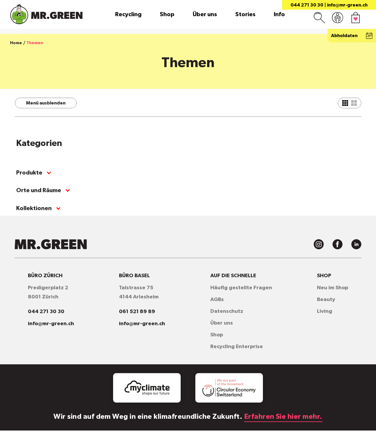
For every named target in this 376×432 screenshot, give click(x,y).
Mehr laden (231, 151)
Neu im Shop (332, 287)
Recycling (128, 14)
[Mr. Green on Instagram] (319, 244)
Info (279, 14)
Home (16, 43)
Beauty (326, 299)
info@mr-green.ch (347, 5)
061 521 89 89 (137, 311)
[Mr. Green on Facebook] (338, 244)
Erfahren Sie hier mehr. (283, 416)
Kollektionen (34, 208)
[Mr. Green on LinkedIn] (356, 244)
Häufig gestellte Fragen (241, 287)
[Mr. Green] (46, 14)
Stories (245, 14)
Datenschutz (226, 311)
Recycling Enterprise (236, 346)
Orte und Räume (38, 190)
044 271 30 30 (307, 5)
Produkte (29, 173)
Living (324, 311)
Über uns (205, 14)
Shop (167, 14)
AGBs (217, 299)
